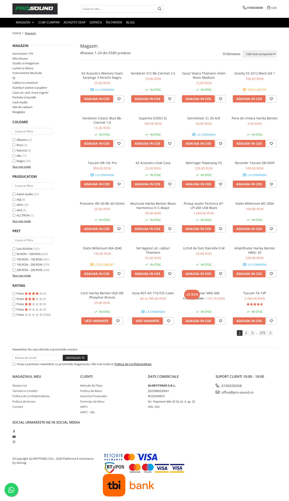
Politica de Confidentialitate (132, 364)
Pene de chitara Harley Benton (255, 118)
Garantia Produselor (93, 396)
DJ (13, 78)
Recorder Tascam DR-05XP (255, 163)
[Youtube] (13, 437)
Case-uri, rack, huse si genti (30, 92)
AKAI (19, 205)
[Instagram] (13, 442)
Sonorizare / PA (22, 53)
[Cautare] (160, 9)
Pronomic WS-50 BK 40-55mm (102, 203)
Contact (17, 407)
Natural (21, 150)
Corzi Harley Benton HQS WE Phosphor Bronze (102, 295)
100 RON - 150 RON (29, 259)
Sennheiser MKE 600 (203, 293)
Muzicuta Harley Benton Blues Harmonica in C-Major (153, 205)
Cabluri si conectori (25, 83)
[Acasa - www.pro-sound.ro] (35, 8)
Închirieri (114, 22)
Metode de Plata (91, 385)
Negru (20, 161)
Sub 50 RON (24, 249)
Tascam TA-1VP (254, 293)
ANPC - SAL (87, 412)
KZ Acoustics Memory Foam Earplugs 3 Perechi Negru (102, 75)
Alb (18, 156)
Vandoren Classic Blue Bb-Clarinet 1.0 (102, 120)
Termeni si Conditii (24, 391)
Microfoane (20, 58)
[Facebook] (13, 431)
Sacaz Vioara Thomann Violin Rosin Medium (204, 75)
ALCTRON (23, 215)
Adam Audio (24, 194)
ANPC (84, 407)
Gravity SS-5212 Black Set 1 (254, 73)
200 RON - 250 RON (29, 270)
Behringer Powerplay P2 (204, 163)
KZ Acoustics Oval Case (153, 163)
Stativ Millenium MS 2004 (254, 203)
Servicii (96, 22)
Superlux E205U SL (153, 118)
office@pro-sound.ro (237, 392)
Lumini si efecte (22, 68)
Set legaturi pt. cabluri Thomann (153, 250)
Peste (20, 293)
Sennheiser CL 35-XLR (203, 118)
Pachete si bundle (24, 97)
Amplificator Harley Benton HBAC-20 (254, 250)
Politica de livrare (23, 401)
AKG (19, 210)
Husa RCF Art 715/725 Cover (153, 293)
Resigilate (18, 112)
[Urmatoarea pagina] (270, 333)
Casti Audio (20, 102)
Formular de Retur (92, 401)
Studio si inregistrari (25, 63)
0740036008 (231, 385)
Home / (18, 33)
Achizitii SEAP (75, 22)
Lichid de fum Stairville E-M (204, 248)
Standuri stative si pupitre (29, 88)
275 (262, 333)
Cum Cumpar (49, 22)
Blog (130, 22)
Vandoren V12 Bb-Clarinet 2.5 (153, 73)
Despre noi (19, 385)
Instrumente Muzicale (27, 73)
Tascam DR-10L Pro (102, 163)
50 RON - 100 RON (28, 254)
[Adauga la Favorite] (119, 98)
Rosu (19, 145)
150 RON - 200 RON (29, 264)
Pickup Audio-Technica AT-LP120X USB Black (204, 205)
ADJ (18, 199)
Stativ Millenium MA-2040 (102, 248)
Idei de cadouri (22, 107)
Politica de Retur (91, 391)
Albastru (22, 140)
